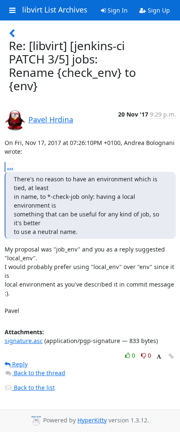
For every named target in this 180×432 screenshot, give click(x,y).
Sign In (117, 10)
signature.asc (24, 341)
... (10, 166)
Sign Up (158, 10)
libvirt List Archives (54, 10)
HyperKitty (92, 420)
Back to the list (33, 387)
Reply (19, 364)
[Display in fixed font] (159, 356)
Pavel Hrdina (50, 119)
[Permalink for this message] (171, 356)
